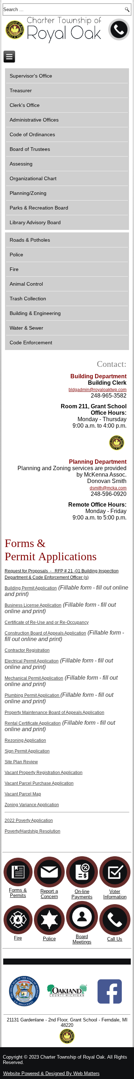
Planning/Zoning (28, 193)
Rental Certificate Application (33, 723)
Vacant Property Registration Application (44, 772)
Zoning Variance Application (32, 804)
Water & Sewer (26, 328)
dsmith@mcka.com (108, 488)
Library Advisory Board (35, 222)
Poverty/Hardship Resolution (32, 831)
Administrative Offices (34, 120)
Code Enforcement (31, 342)
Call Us (114, 939)
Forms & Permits (18, 892)
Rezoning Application (25, 740)
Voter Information (114, 894)
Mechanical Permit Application (34, 678)
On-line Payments (82, 894)
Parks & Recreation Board (39, 208)
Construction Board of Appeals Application (45, 633)
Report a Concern (49, 893)
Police (16, 254)
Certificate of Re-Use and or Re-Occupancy (47, 622)
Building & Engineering (35, 313)
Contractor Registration (27, 650)
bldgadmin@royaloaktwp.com (97, 389)
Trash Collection (28, 298)
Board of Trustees (30, 149)
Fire (14, 269)
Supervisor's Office (31, 76)
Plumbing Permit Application (32, 695)
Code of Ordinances (32, 134)
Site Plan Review (21, 761)
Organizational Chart (33, 178)
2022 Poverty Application (29, 820)
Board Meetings (82, 939)
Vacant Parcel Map (23, 794)
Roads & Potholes (30, 240)
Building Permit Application (31, 588)
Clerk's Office (25, 105)
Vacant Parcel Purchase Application (39, 783)
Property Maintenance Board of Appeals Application (54, 712)
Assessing (21, 164)
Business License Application (33, 605)
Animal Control (26, 284)
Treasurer (21, 90)
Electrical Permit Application (32, 661)
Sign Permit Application (27, 751)
